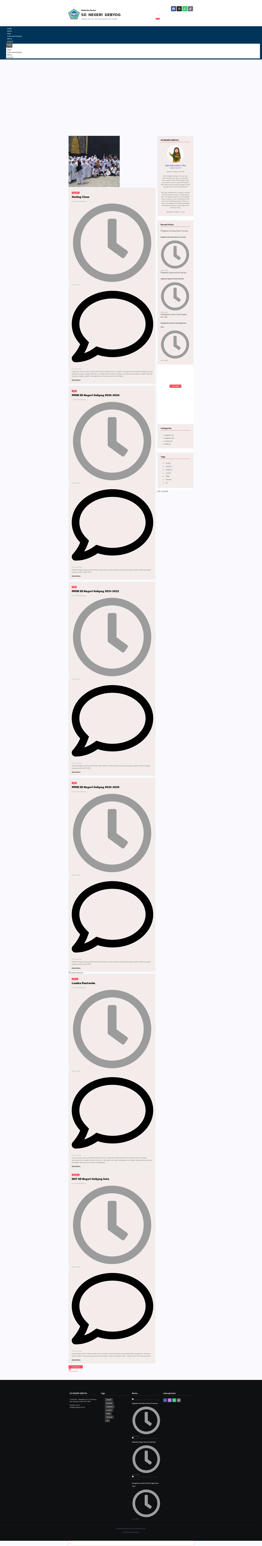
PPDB (73, 69)
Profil (73, 80)
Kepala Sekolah (175, 168)
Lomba (75, 979)
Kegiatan (75, 193)
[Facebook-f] (165, 1400)
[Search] (158, 19)
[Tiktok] (190, 8)
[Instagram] (179, 8)
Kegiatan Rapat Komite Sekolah (172, 279)
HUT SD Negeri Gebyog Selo (90, 1179)
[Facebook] (173, 8)
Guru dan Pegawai (14, 52)
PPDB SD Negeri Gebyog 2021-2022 (95, 591)
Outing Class (80, 197)
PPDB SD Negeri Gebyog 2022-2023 (95, 787)
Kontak (10, 57)
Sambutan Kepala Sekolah (84, 85)
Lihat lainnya (76, 1367)
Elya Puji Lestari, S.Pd (175, 165)
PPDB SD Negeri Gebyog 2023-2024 (95, 395)
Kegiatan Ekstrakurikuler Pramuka (173, 237)
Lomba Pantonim (83, 983)
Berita (74, 91)
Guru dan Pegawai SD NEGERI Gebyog (90, 74)
